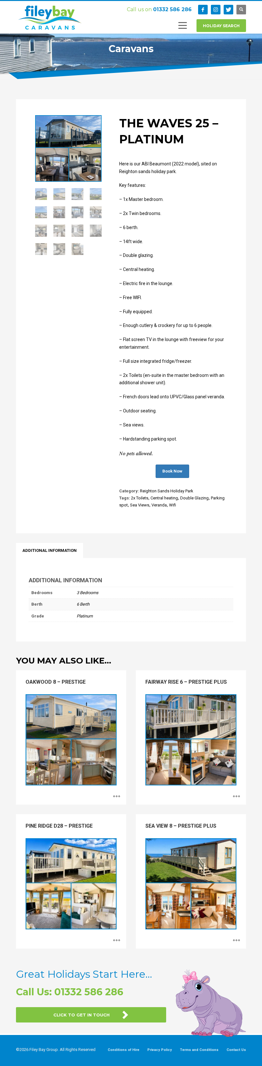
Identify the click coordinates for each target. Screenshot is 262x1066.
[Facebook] (203, 9)
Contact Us (236, 1050)
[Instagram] (215, 9)
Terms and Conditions (199, 1050)
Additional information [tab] (49, 550)
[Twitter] (228, 9)
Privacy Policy (159, 1050)
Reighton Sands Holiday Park (166, 491)
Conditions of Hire (123, 1050)
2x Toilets (139, 498)
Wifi (172, 505)
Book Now (172, 471)
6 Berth (83, 604)
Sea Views (139, 505)
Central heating (164, 498)
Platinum (85, 616)
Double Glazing (194, 498)
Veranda (159, 505)
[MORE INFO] (116, 797)
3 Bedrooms (87, 592)
